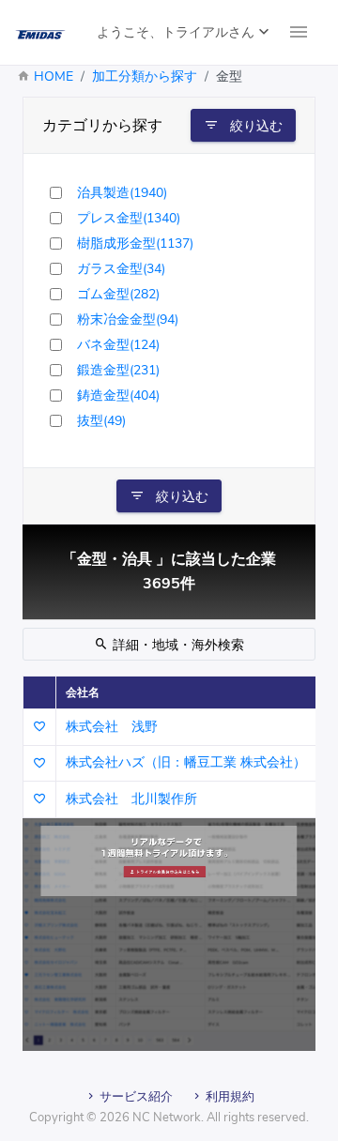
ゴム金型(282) (118, 294)
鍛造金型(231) (118, 370)
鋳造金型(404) (118, 395)
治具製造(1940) (122, 193)
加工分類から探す (144, 76)
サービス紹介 (135, 1096)
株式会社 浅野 (112, 727)
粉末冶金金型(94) (127, 319)
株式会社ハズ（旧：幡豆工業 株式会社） (186, 762)
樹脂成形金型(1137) (135, 243)
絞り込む (254, 126)
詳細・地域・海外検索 (176, 645)
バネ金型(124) (118, 345)
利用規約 (228, 1096)
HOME (53, 76)
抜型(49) (101, 421)
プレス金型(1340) (128, 218)
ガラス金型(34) (121, 269)
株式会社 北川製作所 (131, 799)
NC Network (166, 1117)
